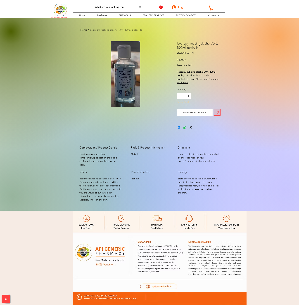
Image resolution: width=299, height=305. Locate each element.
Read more (182, 82)
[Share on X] (191, 127)
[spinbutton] (184, 96)
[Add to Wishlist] (217, 112)
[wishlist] (161, 7)
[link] (211, 7)
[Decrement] (179, 96)
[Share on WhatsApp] (185, 127)
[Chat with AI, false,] (6, 299)
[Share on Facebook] (179, 127)
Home (83, 29)
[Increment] (189, 96)
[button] (102, 15)
